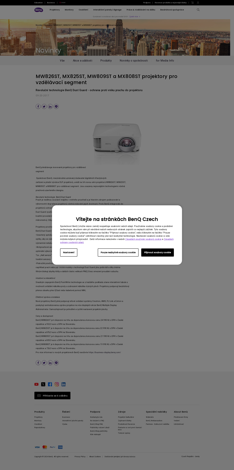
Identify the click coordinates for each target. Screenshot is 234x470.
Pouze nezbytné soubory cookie (118, 252)
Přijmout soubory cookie (157, 252)
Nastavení (68, 252)
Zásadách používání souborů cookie (143, 239)
